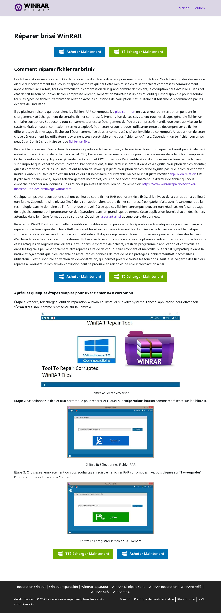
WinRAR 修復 (100, 592)
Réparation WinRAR (31, 587)
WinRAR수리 (122, 592)
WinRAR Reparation (163, 587)
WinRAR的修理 (191, 587)
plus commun (125, 111)
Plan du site (186, 599)
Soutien (199, 8)
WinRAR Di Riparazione (128, 587)
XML (202, 599)
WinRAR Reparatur (94, 587)
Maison (184, 8)
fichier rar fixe (79, 141)
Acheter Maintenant (83, 51)
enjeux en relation (183, 174)
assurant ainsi (110, 216)
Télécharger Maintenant (142, 51)
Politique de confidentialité (154, 599)
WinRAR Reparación (63, 587)
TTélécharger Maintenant (87, 553)
